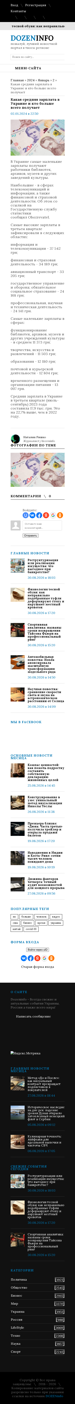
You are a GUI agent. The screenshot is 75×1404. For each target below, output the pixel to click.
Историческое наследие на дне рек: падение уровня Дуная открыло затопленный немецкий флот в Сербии (46, 1113)
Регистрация (35, 5)
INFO (32, 38)
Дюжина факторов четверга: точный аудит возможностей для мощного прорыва (46, 883)
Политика (19, 1279)
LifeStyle (17, 1327)
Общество (19, 1287)
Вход (14, 5)
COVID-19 (31, 929)
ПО (14, 916)
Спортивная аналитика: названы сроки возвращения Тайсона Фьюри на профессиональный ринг (44, 632)
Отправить (30, 535)
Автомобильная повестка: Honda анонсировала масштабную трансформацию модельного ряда (42, 664)
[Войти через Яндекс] (46, 515)
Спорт (16, 1352)
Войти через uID (37, 949)
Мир (14, 1303)
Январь (43, 80)
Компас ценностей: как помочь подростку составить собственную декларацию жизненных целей (46, 772)
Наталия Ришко (34, 437)
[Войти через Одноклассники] (60, 515)
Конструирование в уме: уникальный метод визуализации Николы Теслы (45, 802)
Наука (15, 1344)
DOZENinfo (54, 1396)
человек (41, 916)
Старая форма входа (37, 967)
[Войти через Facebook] (39, 515)
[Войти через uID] (26, 515)
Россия (16, 1319)
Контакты (18, 11)
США (15, 923)
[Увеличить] (38, 470)
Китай (16, 929)
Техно (15, 1336)
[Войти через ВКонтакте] (32, 515)
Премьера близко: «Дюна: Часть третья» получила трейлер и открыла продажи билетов (45, 829)
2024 (31, 80)
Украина (56, 923)
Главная (17, 80)
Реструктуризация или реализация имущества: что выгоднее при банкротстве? (43, 566)
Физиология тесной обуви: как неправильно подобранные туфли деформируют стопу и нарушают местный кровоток (46, 598)
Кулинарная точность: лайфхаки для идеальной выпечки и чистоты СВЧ (44, 1141)
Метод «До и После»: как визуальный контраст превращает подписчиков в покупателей (44, 1083)
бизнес (27, 923)
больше (26, 916)
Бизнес (16, 1295)
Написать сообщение (33, 1016)
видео (56, 916)
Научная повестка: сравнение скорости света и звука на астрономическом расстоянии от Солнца (46, 695)
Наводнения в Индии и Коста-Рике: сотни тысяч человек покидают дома (45, 857)
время (41, 923)
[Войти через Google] (53, 515)
